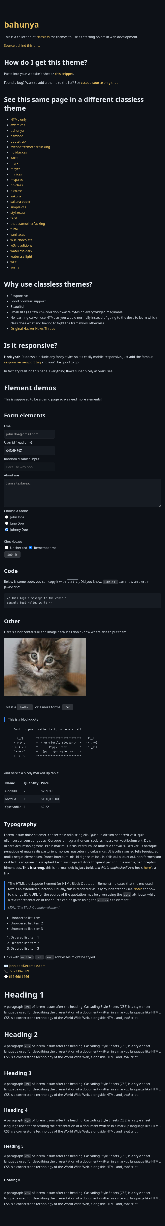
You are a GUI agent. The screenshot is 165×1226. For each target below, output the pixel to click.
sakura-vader (20, 201)
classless (43, 37)
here (147, 867)
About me (11, 475)
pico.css (16, 191)
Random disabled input (21, 459)
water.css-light (21, 256)
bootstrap (18, 141)
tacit (13, 218)
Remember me (45, 548)
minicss (16, 174)
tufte (14, 229)
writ (13, 262)
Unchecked (18, 548)
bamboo (16, 136)
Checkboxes (13, 541)
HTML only (18, 119)
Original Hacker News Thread (32, 328)
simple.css (18, 207)
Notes (137, 889)
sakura (15, 196)
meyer (15, 169)
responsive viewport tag (22, 362)
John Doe (17, 517)
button (24, 707)
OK (68, 707)
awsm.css (17, 125)
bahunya (21, 24)
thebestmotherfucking (27, 223)
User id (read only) (18, 442)
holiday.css (18, 152)
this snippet (64, 74)
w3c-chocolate (21, 240)
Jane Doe (17, 523)
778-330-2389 (19, 971)
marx (14, 163)
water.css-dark (21, 251)
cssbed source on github (100, 82)
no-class (16, 185)
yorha (14, 267)
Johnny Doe (19, 529)
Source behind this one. (22, 45)
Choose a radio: (16, 511)
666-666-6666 (19, 976)
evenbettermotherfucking (30, 147)
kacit (14, 158)
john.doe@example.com (27, 966)
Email (8, 426)
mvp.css (16, 179)
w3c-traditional (21, 245)
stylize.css (18, 212)
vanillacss (17, 234)
